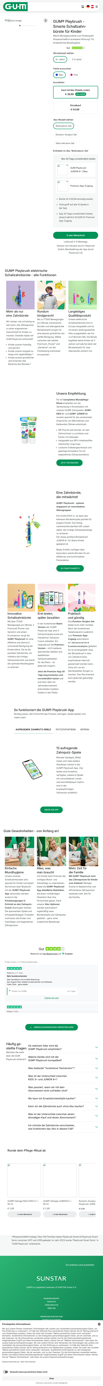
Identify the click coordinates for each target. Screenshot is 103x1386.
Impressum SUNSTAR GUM (51, 1316)
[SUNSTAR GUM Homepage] (15, 6)
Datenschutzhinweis (51, 1320)
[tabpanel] (51, 770)
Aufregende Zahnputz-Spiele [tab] (33, 729)
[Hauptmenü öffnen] (97, 6)
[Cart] (82, 6)
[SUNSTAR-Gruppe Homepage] (51, 1278)
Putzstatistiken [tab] (66, 729)
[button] (60, 59)
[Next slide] (45, 20)
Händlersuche (51, 1305)
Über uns (51, 1308)
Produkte (51, 1302)
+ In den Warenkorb (24, 1214)
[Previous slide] (9, 20)
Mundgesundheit (51, 1298)
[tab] (20, 25)
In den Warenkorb (76, 235)
